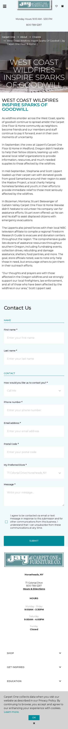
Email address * (12, 423)
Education (14, 681)
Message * (9, 484)
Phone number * (13, 402)
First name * (10, 330)
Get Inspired (15, 667)
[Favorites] (56, 6)
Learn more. (11, 711)
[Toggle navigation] (5, 6)
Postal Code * (11, 444)
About (23, 37)
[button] (34, 390)
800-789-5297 (34, 24)
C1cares (36, 37)
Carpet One (8, 37)
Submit (34, 540)
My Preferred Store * (15, 465)
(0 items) (62, 6)
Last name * (10, 351)
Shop (10, 653)
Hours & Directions (34, 589)
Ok (34, 717)
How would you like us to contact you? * (26, 383)
